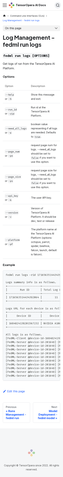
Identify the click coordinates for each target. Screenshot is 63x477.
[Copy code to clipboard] (56, 275)
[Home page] (4, 16)
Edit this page (16, 391)
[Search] (58, 5)
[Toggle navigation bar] (4, 5)
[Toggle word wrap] (49, 275)
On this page (13, 28)
